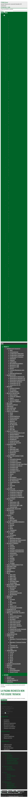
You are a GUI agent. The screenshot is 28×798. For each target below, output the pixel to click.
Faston (12, 143)
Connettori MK (14, 136)
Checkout (3, 5)
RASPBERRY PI (11, 240)
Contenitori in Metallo (16, 162)
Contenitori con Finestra (16, 159)
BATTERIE (9, 72)
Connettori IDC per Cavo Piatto (18, 133)
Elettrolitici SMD (14, 118)
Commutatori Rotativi (16, 284)
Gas (11, 270)
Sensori (12, 37)
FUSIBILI (9, 184)
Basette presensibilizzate (17, 105)
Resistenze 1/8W (14, 35)
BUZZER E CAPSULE (12, 73)
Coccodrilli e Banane (15, 128)
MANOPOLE (10, 205)
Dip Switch (13, 288)
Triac (11, 317)
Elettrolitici (13, 116)
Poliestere (12, 123)
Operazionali (13, 91)
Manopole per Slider (15, 210)
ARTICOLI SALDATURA (13, 62)
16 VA (11, 326)
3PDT (11, 283)
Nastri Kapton (14, 63)
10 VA (11, 324)
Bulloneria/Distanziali (16, 42)
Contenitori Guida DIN (16, 161)
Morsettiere (13, 146)
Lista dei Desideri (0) (16, 4)
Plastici (12, 182)
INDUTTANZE (11, 200)
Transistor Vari (14, 316)
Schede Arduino (14, 60)
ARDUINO (9, 55)
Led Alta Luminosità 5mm (17, 220)
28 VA (11, 329)
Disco (11, 114)
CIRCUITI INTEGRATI (12, 80)
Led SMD (12, 228)
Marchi (9, 774)
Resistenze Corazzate (16, 261)
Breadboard (13, 108)
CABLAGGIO (10, 75)
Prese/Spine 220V (15, 151)
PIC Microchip (13, 93)
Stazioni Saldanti (14, 68)
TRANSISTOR (10, 304)
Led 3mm (12, 215)
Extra (5, 772)
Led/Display (13, 30)
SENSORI (9, 266)
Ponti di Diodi (13, 176)
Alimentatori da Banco (16, 50)
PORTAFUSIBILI (11, 237)
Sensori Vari (13, 275)
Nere (11, 195)
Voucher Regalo (11, 776)
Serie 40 (12, 95)
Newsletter (10, 682)
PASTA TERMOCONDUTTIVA (15, 233)
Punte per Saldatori (15, 65)
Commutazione (14, 20)
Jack (11, 144)
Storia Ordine (10, 678)
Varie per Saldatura (15, 70)
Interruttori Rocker (15, 291)
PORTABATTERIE (11, 235)
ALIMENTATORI (11, 44)
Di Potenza (13, 204)
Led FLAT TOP (14, 223)
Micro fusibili (13, 189)
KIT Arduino (13, 58)
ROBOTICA (10, 265)
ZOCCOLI (9, 336)
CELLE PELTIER (11, 78)
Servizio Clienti (8, 766)
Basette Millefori (14, 103)
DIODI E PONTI (11, 167)
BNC (11, 126)
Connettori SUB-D (15, 139)
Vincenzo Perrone (13, 796)
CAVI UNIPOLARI (11, 77)
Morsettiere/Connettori (16, 32)
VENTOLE (9, 334)
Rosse (11, 197)
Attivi (11, 19)
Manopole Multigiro (15, 207)
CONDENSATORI (11, 113)
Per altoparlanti (14, 149)
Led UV (12, 230)
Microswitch (13, 296)
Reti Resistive (13, 263)
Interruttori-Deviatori (16, 294)
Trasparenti (13, 199)
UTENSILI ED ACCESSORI (14, 332)
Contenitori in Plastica (16, 164)
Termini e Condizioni (9, 726)
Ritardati (12, 187)
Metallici (12, 180)
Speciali (9, 779)
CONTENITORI (11, 157)
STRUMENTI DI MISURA (13, 279)
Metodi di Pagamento (10, 723)
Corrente (12, 268)
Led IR (11, 225)
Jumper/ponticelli (14, 110)
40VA (11, 331)
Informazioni (7, 753)
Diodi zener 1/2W (14, 172)
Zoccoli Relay (13, 251)
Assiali (11, 202)
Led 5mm (12, 217)
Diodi (11, 169)
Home (2, 344)
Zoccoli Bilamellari (15, 339)
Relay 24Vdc (13, 248)
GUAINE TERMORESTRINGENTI (15, 190)
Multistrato (13, 121)
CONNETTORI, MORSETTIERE (15, 124)
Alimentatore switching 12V (17, 47)
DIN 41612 (13, 141)
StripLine (12, 154)
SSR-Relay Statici (14, 250)
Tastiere (12, 301)
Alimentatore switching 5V (17, 45)
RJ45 (11, 152)
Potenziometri (14, 260)
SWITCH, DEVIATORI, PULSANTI (16, 281)
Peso (11, 273)
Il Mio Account (8, 744)
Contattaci (6, 734)
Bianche (12, 194)
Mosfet (12, 306)
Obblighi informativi (9, 728)
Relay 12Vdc (13, 246)
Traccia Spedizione (9, 736)
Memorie (12, 90)
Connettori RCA (14, 138)
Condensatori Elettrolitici (17, 22)
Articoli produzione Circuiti (17, 101)
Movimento (13, 271)
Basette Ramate (14, 106)
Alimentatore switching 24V (17, 48)
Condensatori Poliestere (16, 25)
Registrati (7, 4)
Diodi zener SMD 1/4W (16, 174)
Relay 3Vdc (13, 243)
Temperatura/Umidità (16, 276)
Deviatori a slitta (14, 286)
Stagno (12, 67)
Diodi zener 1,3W (14, 171)
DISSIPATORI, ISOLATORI (14, 177)
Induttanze (13, 27)
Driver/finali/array (15, 85)
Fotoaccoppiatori (14, 86)
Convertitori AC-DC (15, 52)
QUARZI (9, 238)
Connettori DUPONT (15, 131)
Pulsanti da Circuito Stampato (18, 298)
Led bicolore (13, 222)
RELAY (8, 242)
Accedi (2, 4)
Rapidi (11, 185)
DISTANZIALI (10, 179)
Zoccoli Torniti (14, 341)
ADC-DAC (12, 98)
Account (9, 677)
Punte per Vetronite (15, 111)
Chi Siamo (6, 720)
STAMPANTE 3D (11, 278)
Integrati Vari (13, 88)
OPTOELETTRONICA (12, 212)
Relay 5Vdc (13, 245)
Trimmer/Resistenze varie (17, 39)
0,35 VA (12, 321)
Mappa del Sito (8, 738)
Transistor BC (14, 314)
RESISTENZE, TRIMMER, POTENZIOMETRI (13, 254)
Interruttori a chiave (15, 289)
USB (11, 156)
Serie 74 (12, 96)
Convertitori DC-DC (15, 53)
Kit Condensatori (14, 119)
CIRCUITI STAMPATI (12, 100)
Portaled (12, 232)
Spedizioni (6, 721)
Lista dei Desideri (8, 748)
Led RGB (12, 227)
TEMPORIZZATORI (12, 303)
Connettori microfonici (16, 134)
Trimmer (12, 258)
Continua (4, 700)
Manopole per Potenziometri (18, 209)
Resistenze (13, 256)
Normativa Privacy (9, 725)
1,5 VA (11, 322)
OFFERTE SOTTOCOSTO (13, 17)
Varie (11, 40)
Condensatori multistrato (17, 24)
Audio (11, 83)
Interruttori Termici (15, 293)
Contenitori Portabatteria (17, 166)
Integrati (12, 29)
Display (12, 213)
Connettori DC (14, 129)
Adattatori (12, 337)
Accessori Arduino (15, 57)
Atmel (11, 81)
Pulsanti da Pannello (15, 299)
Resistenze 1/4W (14, 34)
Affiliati (9, 777)
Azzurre (12, 192)
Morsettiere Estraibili (16, 147)
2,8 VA (11, 327)
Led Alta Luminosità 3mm (17, 218)
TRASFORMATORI (12, 319)
